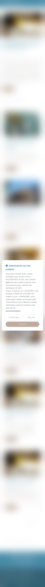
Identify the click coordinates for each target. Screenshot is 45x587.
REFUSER (31, 317)
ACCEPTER (22, 324)
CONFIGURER (13, 317)
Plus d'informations (13, 310)
